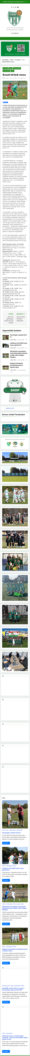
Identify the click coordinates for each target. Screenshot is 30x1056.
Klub (7, 830)
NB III (12, 71)
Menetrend (6, 71)
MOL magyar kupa (18, 904)
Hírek (10, 68)
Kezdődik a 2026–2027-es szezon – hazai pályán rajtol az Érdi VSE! (13, 989)
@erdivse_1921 (10, 408)
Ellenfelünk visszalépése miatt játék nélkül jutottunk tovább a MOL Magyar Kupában (14, 908)
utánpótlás (19, 830)
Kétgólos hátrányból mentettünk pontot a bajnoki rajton (13, 1)
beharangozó (6, 985)
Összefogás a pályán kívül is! (11, 833)
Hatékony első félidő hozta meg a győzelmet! (13, 869)
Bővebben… (6, 843)
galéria (5, 68)
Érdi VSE (6, 78)
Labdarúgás (16, 68)
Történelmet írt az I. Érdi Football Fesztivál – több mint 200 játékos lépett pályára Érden (15, 1037)
